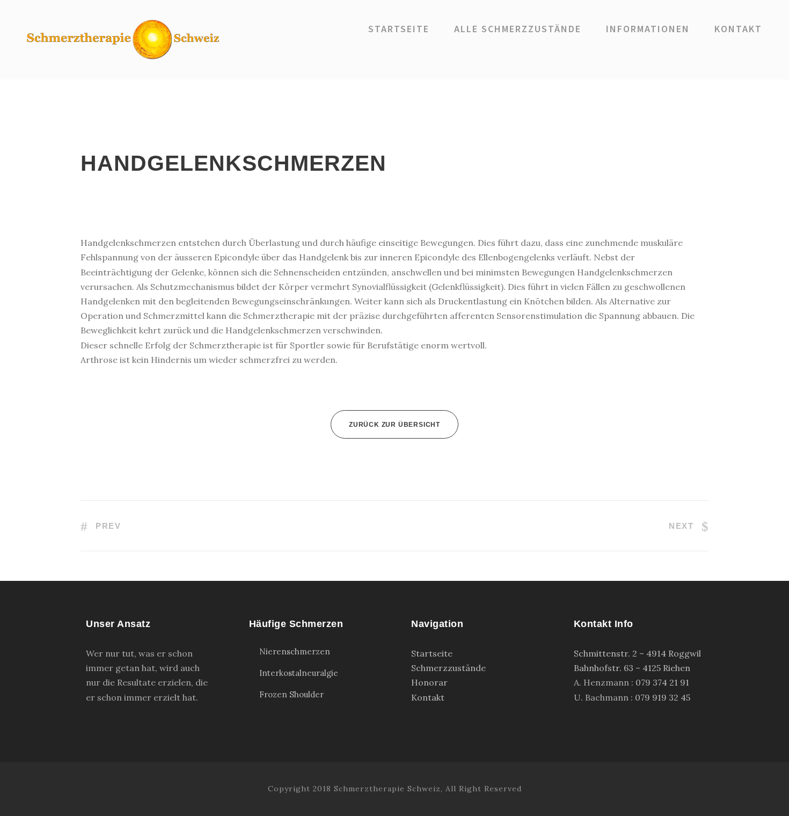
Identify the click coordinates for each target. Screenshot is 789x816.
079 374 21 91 (662, 682)
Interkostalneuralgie (298, 673)
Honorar (429, 682)
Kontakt (738, 29)
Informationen (648, 29)
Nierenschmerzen (294, 651)
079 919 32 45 (662, 697)
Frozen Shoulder (291, 694)
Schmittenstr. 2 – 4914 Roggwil (637, 653)
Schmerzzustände (448, 667)
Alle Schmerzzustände (517, 29)
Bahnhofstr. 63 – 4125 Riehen (632, 667)
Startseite (398, 29)
